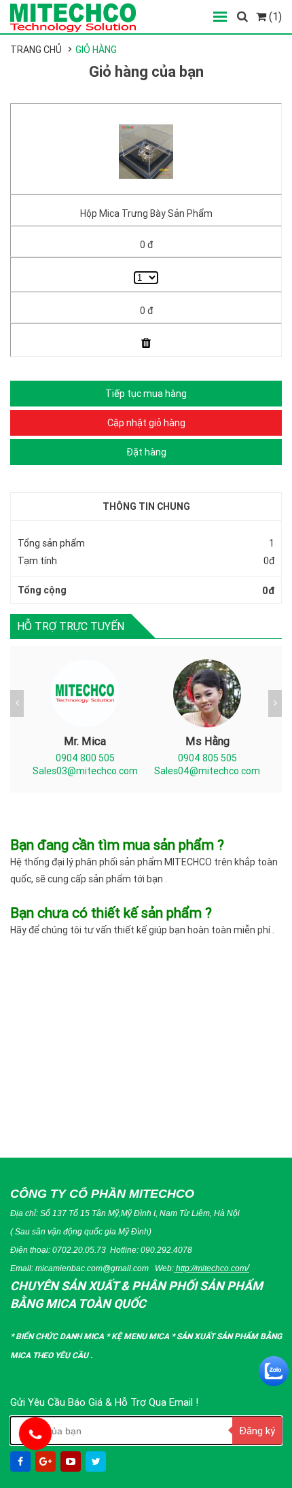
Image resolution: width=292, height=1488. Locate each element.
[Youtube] (72, 1461)
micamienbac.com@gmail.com (92, 1268)
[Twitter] (97, 1461)
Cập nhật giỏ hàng (146, 423)
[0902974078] (35, 1433)
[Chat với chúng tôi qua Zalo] (274, 1371)
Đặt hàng (146, 452)
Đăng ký (257, 1430)
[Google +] (46, 1461)
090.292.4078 (166, 1249)
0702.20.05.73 (79, 1249)
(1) (274, 16)
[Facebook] (21, 1461)
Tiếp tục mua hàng (146, 393)
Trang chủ (36, 50)
